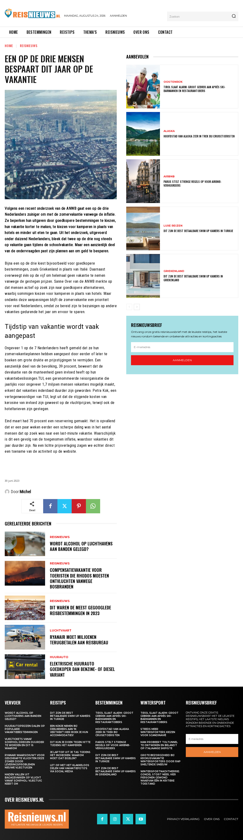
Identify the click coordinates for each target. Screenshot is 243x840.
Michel (25, 491)
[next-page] (137, 307)
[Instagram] (115, 819)
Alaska (169, 131)
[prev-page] (129, 307)
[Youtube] (141, 819)
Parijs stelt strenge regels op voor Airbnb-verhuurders (192, 183)
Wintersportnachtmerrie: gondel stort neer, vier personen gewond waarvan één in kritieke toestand (160, 777)
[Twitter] (64, 506)
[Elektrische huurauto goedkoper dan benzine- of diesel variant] (25, 666)
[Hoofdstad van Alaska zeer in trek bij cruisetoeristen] (143, 134)
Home (9, 45)
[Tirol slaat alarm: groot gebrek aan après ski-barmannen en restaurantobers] (143, 86)
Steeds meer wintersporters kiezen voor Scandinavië (157, 732)
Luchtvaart (60, 630)
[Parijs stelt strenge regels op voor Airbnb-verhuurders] (143, 181)
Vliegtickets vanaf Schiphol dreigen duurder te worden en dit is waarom (24, 744)
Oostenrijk (173, 82)
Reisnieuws (28, 45)
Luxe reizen (173, 225)
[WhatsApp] (93, 506)
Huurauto (59, 657)
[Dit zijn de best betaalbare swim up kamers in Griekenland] (143, 276)
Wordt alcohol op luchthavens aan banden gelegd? (81, 546)
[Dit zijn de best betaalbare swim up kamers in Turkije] (143, 228)
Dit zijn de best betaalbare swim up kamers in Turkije (198, 231)
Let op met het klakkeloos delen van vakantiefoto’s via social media (69, 768)
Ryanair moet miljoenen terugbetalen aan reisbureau (79, 640)
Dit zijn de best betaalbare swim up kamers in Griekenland (193, 278)
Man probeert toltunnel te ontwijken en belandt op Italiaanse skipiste (159, 745)
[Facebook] (50, 506)
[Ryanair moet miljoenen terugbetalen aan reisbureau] (25, 637)
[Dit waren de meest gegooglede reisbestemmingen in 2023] (25, 608)
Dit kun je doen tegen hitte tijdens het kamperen (70, 744)
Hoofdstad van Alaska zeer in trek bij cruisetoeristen (199, 136)
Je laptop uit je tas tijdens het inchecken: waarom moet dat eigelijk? (70, 755)
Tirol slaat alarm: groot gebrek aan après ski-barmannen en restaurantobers (194, 89)
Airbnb (169, 176)
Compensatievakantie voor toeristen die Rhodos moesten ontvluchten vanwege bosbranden (79, 578)
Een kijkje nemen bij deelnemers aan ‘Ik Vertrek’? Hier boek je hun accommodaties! (69, 730)
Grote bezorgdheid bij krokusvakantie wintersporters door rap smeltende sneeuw (160, 760)
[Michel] (8, 491)
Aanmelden (182, 360)
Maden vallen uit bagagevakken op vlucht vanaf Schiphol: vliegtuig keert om (23, 779)
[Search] (233, 16)
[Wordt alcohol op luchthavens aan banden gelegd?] (25, 544)
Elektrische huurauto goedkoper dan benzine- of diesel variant (82, 669)
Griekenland (174, 271)
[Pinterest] (79, 506)
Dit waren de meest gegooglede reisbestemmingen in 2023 (80, 610)
